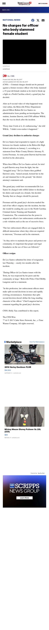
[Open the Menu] (4, 3)
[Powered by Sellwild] (41, 473)
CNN (12, 76)
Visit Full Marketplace (37, 342)
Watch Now (42, 3)
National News (11, 20)
